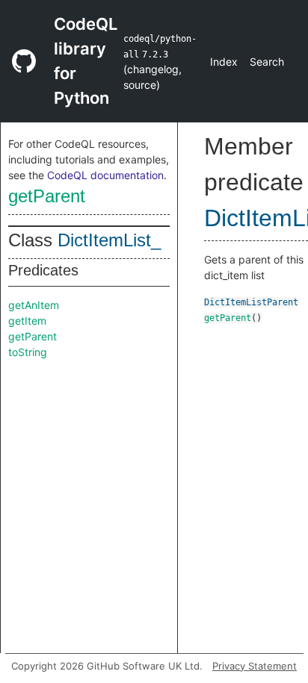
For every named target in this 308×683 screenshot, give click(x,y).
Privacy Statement (254, 666)
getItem (27, 320)
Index (224, 61)
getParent (46, 196)
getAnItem (33, 305)
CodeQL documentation (105, 175)
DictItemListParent (251, 302)
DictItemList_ (109, 240)
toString (27, 352)
